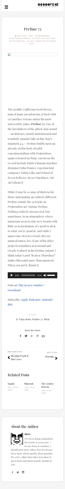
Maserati (28, 383)
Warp (46, 319)
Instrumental (17, 41)
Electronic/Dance (20, 38)
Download (14, 290)
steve (27, 434)
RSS (10, 304)
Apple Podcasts (30, 299)
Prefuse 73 (37, 319)
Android (47, 299)
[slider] (51, 275)
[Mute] (44, 275)
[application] (32, 275)
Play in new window (31, 285)
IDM (53, 38)
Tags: (22, 319)
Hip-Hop (45, 38)
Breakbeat (44, 36)
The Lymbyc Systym (47, 385)
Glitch (36, 38)
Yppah (11, 383)
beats (28, 319)
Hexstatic (49, 356)
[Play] (11, 275)
